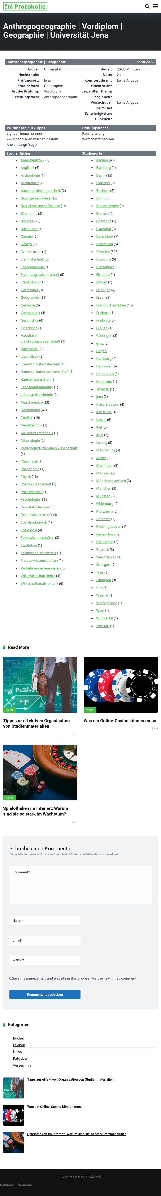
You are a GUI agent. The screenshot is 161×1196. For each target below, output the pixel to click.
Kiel (99, 427)
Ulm (99, 587)
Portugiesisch (32, 492)
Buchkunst (29, 229)
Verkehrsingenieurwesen (41, 568)
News (9, 710)
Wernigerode (106, 603)
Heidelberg (105, 373)
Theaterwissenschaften (39, 560)
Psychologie (30, 499)
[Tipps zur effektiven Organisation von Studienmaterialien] (40, 685)
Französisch (30, 282)
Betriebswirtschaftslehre (40, 205)
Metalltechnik (31, 425)
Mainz (101, 458)
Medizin (27, 417)
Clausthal (103, 229)
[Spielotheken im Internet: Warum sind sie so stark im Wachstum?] (40, 773)
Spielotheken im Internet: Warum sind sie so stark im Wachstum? (35, 811)
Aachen (102, 160)
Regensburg (106, 534)
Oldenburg (105, 503)
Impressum (25, 1184)
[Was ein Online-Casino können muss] (121, 685)
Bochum (102, 190)
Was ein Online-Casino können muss (120, 720)
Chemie (27, 236)
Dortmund (104, 244)
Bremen (102, 213)
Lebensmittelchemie (37, 394)
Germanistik (30, 312)
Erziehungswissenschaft (40, 274)
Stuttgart (103, 564)
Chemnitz (103, 221)
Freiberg (103, 312)
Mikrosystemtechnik (37, 433)
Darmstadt (104, 236)
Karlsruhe (104, 412)
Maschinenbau (32, 402)
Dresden (103, 251)
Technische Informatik (38, 553)
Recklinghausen (108, 526)
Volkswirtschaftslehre (38, 575)
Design (26, 244)
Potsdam (103, 519)
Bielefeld (103, 183)
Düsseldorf (105, 267)
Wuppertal (104, 618)
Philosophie (30, 469)
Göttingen (104, 335)
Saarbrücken (106, 557)
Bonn (100, 198)
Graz (100, 343)
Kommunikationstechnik (40, 364)
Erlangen (103, 290)
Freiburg (103, 320)
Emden (101, 282)
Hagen (101, 351)
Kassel (101, 419)
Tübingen (103, 580)
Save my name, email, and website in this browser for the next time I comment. (74, 978)
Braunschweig (107, 205)
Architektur (30, 183)
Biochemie (29, 213)
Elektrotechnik (32, 259)
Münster (103, 496)
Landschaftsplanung (37, 387)
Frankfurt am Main (111, 305)
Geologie (28, 305)
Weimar (102, 595)
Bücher (18, 1038)
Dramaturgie (31, 251)
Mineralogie (30, 440)
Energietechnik (33, 267)
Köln (99, 435)
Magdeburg (105, 450)
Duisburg (103, 259)
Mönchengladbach (111, 480)
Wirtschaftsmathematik (39, 583)
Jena (99, 396)
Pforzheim (104, 511)
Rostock (102, 549)
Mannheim (104, 465)
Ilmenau (102, 389)
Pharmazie (29, 461)
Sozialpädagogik (34, 522)
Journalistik (30, 356)
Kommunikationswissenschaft (45, 371)
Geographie (30, 297)
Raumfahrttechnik (35, 507)
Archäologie (30, 175)
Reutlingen (104, 541)
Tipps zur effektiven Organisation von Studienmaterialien (36, 723)
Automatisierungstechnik (41, 190)
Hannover (104, 366)
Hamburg (104, 358)
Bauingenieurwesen (36, 198)
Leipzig (101, 442)
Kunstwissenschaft (36, 379)
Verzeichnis (22, 1065)
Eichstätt (103, 274)
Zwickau (102, 626)
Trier (100, 572)
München (103, 488)
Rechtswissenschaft (36, 514)
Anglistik (27, 167)
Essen (100, 297)
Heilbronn (104, 381)
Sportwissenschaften (37, 537)
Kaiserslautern (107, 404)
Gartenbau (29, 290)
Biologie (27, 221)
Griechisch (29, 328)
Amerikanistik (32, 160)
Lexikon (19, 1045)
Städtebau (29, 545)
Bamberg (103, 167)
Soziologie (29, 530)
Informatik (29, 349)
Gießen (102, 328)
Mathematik (30, 410)
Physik (26, 476)
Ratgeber (20, 1058)
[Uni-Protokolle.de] (25, 5)
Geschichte (29, 320)
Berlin (100, 175)
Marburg (103, 473)
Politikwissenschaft (36, 484)
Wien (100, 610)
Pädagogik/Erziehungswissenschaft (49, 448)
